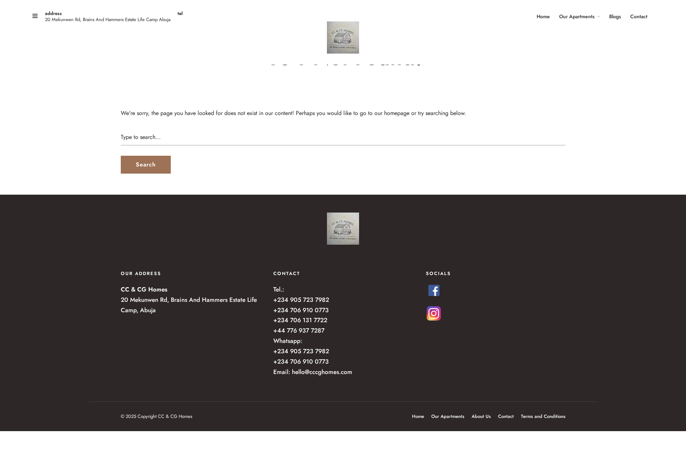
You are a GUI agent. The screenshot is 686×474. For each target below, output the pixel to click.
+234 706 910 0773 (301, 310)
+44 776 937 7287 (298, 330)
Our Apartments (577, 16)
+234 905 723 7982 (301, 299)
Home (543, 16)
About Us (481, 416)
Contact (638, 16)
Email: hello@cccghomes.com (312, 372)
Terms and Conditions (543, 416)
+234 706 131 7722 (300, 320)
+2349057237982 (199, 21)
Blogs (615, 16)
